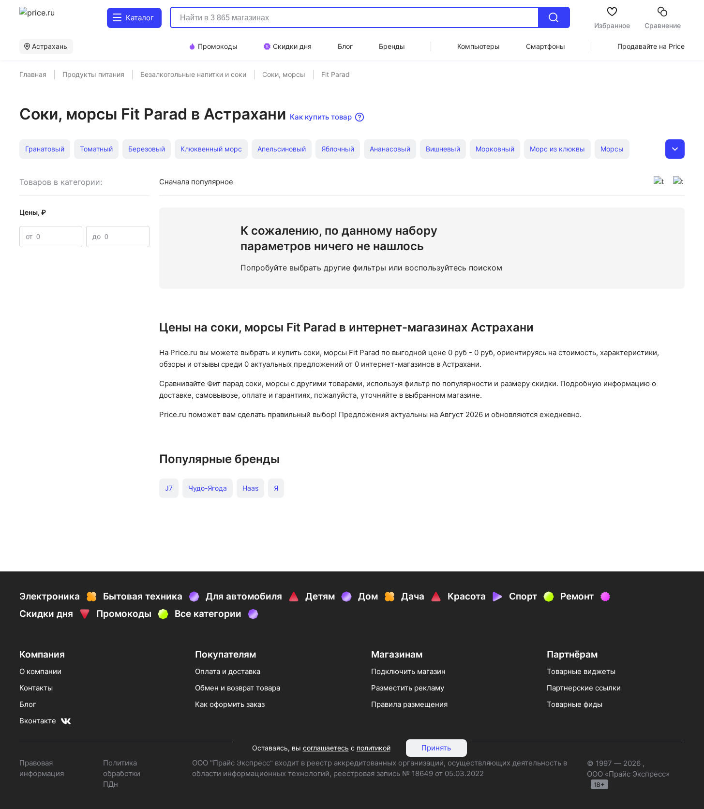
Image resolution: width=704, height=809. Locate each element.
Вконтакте (37, 720)
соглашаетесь (326, 748)
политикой (373, 748)
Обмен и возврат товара (237, 687)
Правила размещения (409, 704)
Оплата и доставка (227, 671)
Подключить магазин (408, 671)
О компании (40, 671)
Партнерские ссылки (584, 687)
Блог (27, 704)
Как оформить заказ (230, 704)
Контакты (36, 687)
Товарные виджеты (581, 671)
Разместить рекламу (407, 687)
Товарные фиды (574, 704)
